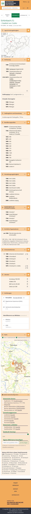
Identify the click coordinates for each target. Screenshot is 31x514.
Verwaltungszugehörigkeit (11, 174)
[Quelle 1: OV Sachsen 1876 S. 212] (27, 266)
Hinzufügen (24, 442)
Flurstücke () (9, 422)
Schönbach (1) (7, 466)
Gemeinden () (9, 417)
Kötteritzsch (15, 461)
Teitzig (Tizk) (14, 470)
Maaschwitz (14, 463)
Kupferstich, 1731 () (13, 401)
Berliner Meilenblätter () (14, 406)
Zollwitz (15, 471)
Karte (5, 334)
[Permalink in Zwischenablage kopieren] (23, 298)
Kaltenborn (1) (7, 459)
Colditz (14, 23)
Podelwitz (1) (13, 464)
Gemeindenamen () (11, 419)
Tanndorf (6, 470)
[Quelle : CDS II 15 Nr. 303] (27, 254)
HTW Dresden (20, 406)
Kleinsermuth (17, 459)
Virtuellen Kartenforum (8, 447)
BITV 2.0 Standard (19, 512)
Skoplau (19, 468)
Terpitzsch (23, 470)
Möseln (5, 464)
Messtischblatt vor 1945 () (13, 410)
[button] (27, 254)
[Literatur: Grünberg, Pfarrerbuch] (27, 279)
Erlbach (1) (15, 456)
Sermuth (12, 73)
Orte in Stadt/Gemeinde (9, 337)
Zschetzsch (13, 69)
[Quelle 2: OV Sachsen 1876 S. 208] (27, 268)
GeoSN (19, 410)
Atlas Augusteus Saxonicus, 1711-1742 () (14, 403)
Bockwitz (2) (9, 454)
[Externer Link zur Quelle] (25, 254)
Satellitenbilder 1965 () (12, 427)
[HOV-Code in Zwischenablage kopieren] (14, 25)
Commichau (7, 456)
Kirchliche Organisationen (11, 229)
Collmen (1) (24, 454)
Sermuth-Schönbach (9, 468)
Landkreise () (9, 415)
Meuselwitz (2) (23, 463)
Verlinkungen (8, 293)
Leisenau (12, 82)
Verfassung (7, 59)
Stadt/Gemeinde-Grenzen (24, 337)
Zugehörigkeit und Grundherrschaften (9, 207)
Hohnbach (25, 457)
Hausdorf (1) (16, 457)
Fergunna (7, 404)
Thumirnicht (7, 471)
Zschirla (14, 473)
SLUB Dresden (18, 401)
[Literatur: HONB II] (27, 281)
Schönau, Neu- (7, 15)
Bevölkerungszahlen (10, 122)
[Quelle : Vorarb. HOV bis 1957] (27, 259)
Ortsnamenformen (9, 250)
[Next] (29, 15)
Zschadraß (12, 84)
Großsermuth (7, 457)
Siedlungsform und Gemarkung (13, 113)
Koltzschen (7, 461)
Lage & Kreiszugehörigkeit (11, 30)
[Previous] (2, 15)
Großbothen (13, 80)
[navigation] (15, 15)
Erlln (21, 456)
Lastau (22, 461)
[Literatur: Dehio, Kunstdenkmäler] (27, 286)
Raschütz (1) (22, 464)
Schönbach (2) (23, 15)
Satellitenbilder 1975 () (12, 429)
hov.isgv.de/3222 (17, 297)
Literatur (6, 274)
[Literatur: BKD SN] (27, 284)
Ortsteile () (9, 420)
